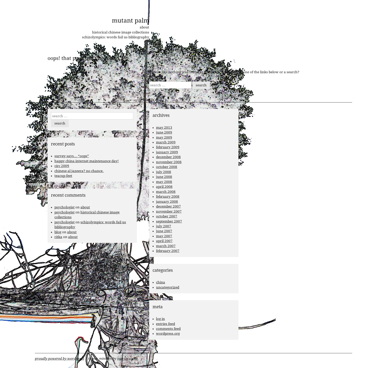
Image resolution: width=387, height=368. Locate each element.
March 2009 (166, 142)
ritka (58, 237)
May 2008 (164, 182)
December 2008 (168, 157)
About (144, 27)
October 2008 (166, 167)
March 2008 (166, 192)
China (160, 282)
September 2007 (169, 221)
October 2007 (166, 216)
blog (57, 232)
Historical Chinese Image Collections (120, 32)
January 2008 (167, 202)
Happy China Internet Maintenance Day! (86, 161)
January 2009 (167, 152)
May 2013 (164, 127)
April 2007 (164, 241)
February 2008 (167, 196)
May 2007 (164, 236)
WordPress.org (168, 333)
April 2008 (164, 187)
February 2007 (167, 251)
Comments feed (168, 329)
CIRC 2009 (61, 166)
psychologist (64, 207)
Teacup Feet (63, 176)
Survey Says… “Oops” (71, 156)
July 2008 (163, 172)
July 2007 (163, 226)
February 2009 (167, 147)
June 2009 (164, 132)
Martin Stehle (127, 358)
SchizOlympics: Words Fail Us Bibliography (115, 37)
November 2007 (169, 211)
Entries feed (165, 324)
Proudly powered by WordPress (59, 358)
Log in (160, 319)
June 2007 (164, 231)
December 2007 (168, 206)
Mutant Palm (130, 20)
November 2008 (169, 162)
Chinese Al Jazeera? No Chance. (79, 171)
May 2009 (164, 137)
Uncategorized (167, 287)
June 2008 (164, 177)
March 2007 (166, 246)
